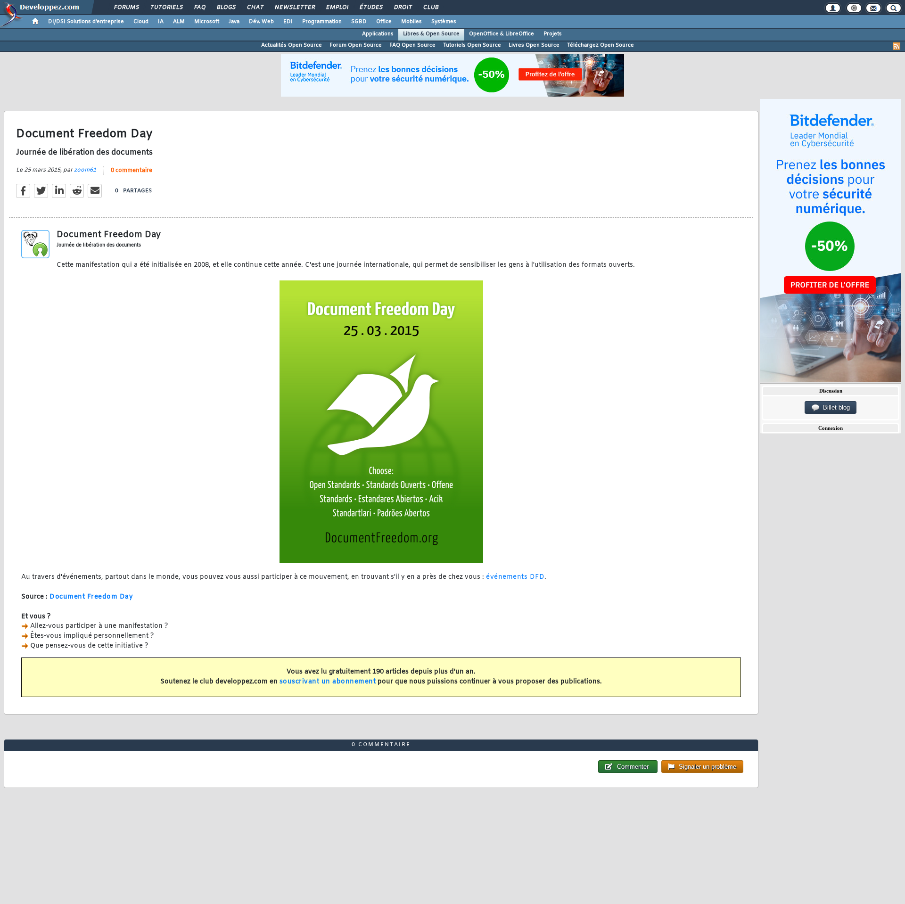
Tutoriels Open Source (472, 45)
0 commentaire (131, 170)
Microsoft (206, 21)
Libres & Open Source (431, 34)
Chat (255, 7)
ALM (179, 21)
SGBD (359, 21)
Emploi (337, 7)
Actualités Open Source (291, 45)
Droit (402, 7)
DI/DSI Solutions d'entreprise (86, 21)
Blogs (225, 7)
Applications (378, 34)
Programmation (322, 21)
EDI (288, 21)
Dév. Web (261, 21)
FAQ (199, 7)
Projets (552, 34)
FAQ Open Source (412, 45)
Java (234, 21)
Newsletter (294, 7)
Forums (126, 7)
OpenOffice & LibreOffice (501, 34)
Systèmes (443, 21)
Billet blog (834, 407)
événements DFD (515, 577)
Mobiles (411, 21)
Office (384, 21)
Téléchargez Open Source (600, 45)
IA (161, 21)
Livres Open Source (534, 45)
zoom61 (85, 170)
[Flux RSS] (896, 46)
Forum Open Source (355, 45)
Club (430, 7)
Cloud (140, 21)
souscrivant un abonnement (328, 681)
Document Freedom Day (91, 596)
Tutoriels (166, 7)
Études (370, 7)
